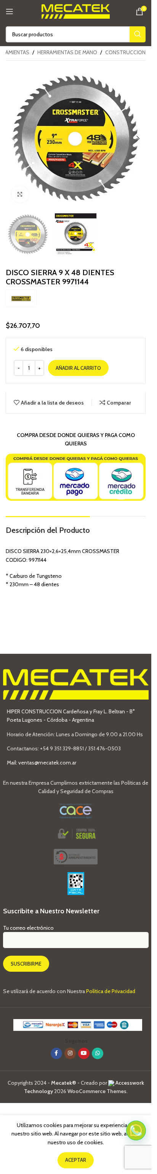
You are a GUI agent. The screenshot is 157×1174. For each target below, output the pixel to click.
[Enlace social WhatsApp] (97, 1053)
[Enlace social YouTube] (84, 1053)
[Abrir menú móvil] (9, 11)
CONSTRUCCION (125, 52)
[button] (13, 138)
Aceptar (75, 1160)
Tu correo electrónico (28, 927)
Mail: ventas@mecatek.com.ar (41, 762)
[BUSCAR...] (138, 34)
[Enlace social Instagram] (70, 1053)
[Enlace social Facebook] (56, 1053)
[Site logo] (76, 10)
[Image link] (76, 856)
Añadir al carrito (78, 368)
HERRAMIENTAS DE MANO (67, 52)
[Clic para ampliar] (20, 194)
